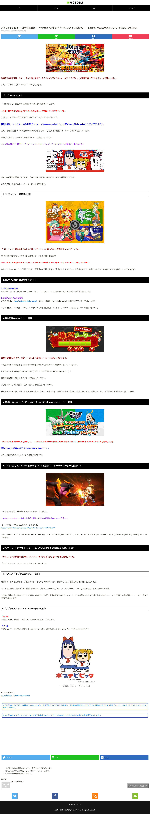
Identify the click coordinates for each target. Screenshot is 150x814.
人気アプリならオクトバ (72, 810)
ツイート (19, 38)
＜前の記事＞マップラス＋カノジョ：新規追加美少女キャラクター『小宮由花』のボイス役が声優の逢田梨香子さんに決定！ (52, 715)
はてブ (93, 38)
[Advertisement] (75, 18)
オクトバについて (75, 805)
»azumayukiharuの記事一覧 (138, 786)
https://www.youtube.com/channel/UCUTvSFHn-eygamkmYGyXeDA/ (28, 528)
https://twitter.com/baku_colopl (25, 301)
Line (56, 38)
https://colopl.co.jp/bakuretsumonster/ (15, 695)
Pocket (131, 38)
